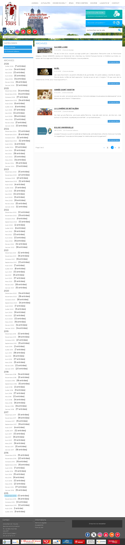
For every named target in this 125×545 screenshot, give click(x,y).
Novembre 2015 (10, 499)
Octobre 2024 (10, 138)
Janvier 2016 (9, 490)
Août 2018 (8, 387)
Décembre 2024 (11, 131)
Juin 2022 (8, 231)
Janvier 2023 (9, 207)
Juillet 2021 (9, 269)
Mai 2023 (8, 194)
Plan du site (39, 527)
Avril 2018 (8, 400)
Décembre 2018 (10, 374)
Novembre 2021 (10, 256)
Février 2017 (9, 446)
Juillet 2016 (9, 471)
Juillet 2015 (9, 512)
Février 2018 (9, 406)
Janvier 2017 (9, 450)
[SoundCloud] (29, 31)
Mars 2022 (9, 241)
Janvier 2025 (9, 126)
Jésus (71, 3)
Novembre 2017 (10, 418)
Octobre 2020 (10, 300)
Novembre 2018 (10, 377)
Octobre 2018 (10, 381)
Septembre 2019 (11, 343)
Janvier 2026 (9, 85)
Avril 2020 (9, 319)
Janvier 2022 (9, 247)
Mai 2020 (8, 315)
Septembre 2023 (11, 181)
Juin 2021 (8, 272)
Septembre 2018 (11, 384)
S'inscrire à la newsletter (97, 524)
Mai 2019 (8, 356)
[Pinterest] (35, 31)
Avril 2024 (9, 157)
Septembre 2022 (11, 222)
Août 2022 (9, 225)
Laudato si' (104, 3)
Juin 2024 (8, 150)
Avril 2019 (8, 359)
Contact (115, 3)
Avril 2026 (8, 76)
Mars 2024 (9, 160)
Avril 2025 (8, 116)
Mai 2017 (8, 437)
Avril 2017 (8, 440)
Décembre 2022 (10, 212)
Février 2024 (9, 163)
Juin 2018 (8, 393)
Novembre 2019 (10, 337)
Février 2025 (9, 123)
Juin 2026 (8, 69)
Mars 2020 (9, 322)
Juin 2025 (8, 110)
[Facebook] (5, 31)
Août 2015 (8, 508)
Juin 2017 (8, 434)
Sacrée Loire (61, 47)
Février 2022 (9, 244)
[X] (11, 31)
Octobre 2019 (10, 340)
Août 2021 (8, 265)
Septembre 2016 (11, 465)
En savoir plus (114, 62)
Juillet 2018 (9, 390)
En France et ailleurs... (12, 51)
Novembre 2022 (11, 215)
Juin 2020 (8, 312)
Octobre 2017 (10, 421)
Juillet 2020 (9, 309)
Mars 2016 (8, 484)
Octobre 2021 (10, 259)
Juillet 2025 (9, 107)
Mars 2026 (9, 79)
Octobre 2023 (10, 178)
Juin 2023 (8, 191)
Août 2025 (9, 103)
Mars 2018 (8, 403)
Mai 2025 (8, 113)
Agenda (35, 3)
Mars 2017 (8, 443)
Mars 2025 (8, 119)
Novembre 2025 (10, 94)
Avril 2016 (8, 481)
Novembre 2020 (11, 296)
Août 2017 (8, 427)
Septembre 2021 (11, 262)
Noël (56, 68)
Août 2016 (8, 468)
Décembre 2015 (10, 496)
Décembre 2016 (10, 455)
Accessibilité (39, 525)
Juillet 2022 (9, 228)
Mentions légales (41, 523)
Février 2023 (9, 204)
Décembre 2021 (10, 253)
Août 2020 (9, 306)
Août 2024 (9, 144)
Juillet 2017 (9, 431)
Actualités (45, 3)
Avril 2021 (8, 278)
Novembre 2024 (11, 134)
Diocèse (93, 3)
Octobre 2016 (10, 462)
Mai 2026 (8, 73)
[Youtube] (23, 31)
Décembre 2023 (10, 172)
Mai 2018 (8, 396)
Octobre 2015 (10, 502)
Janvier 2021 (9, 288)
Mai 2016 (8, 477)
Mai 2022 (8, 234)
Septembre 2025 (11, 100)
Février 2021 (9, 285)
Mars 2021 (8, 281)
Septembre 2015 (10, 505)
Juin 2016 (8, 474)
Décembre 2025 (10, 91)
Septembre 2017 (11, 424)
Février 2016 (9, 487)
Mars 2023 (9, 200)
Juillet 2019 (9, 350)
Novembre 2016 (10, 458)
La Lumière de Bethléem (66, 108)
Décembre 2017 (10, 415)
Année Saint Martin (64, 90)
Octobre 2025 (10, 97)
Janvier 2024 (9, 166)
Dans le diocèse (10, 47)
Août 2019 (8, 346)
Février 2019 (9, 366)
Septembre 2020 (11, 303)
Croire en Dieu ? (59, 3)
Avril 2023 (8, 197)
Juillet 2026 (9, 66)
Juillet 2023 (9, 188)
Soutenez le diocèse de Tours (97, 16)
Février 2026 (9, 82)
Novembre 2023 (11, 175)
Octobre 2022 (10, 219)
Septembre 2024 (11, 141)
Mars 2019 (8, 362)
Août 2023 (9, 184)
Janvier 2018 (9, 409)
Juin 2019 (8, 353)
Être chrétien (82, 3)
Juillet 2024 (9, 147)
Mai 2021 (8, 275)
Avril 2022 (8, 238)
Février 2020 (9, 325)
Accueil (6, 37)
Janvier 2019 (9, 369)
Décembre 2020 (11, 293)
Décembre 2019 (10, 334)
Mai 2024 (8, 154)
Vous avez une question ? (96, 23)
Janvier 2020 (10, 328)
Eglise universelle (63, 127)
